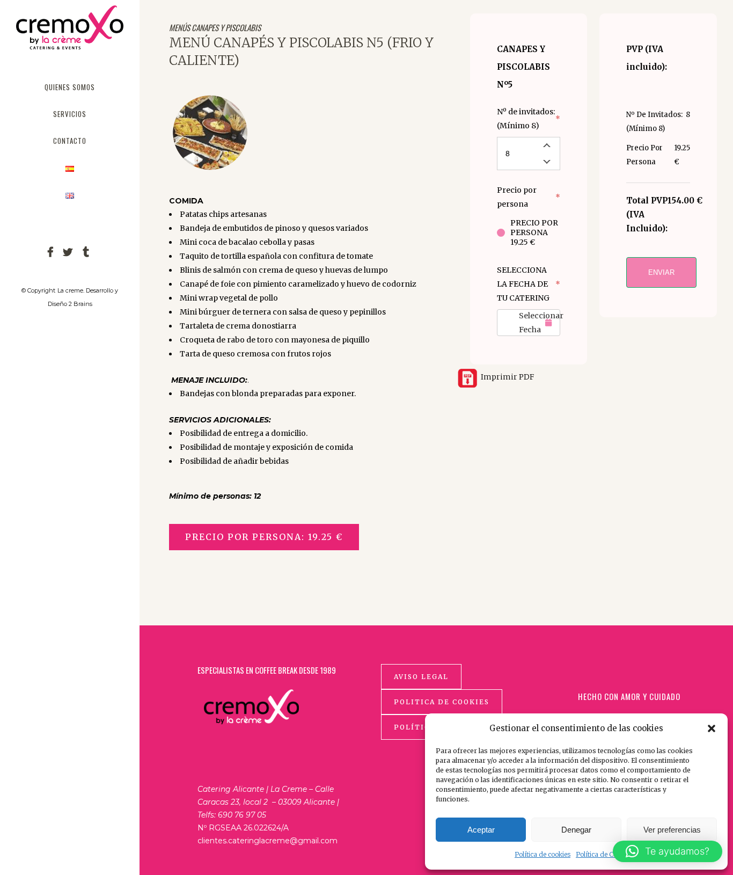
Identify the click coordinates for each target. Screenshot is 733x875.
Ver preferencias (672, 829)
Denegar (576, 829)
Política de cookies (542, 854)
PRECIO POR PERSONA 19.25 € (534, 232)
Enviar (661, 272)
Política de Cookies (604, 854)
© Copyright (38, 290)
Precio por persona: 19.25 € (264, 536)
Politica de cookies (441, 702)
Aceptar (481, 829)
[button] (711, 728)
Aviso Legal (421, 677)
